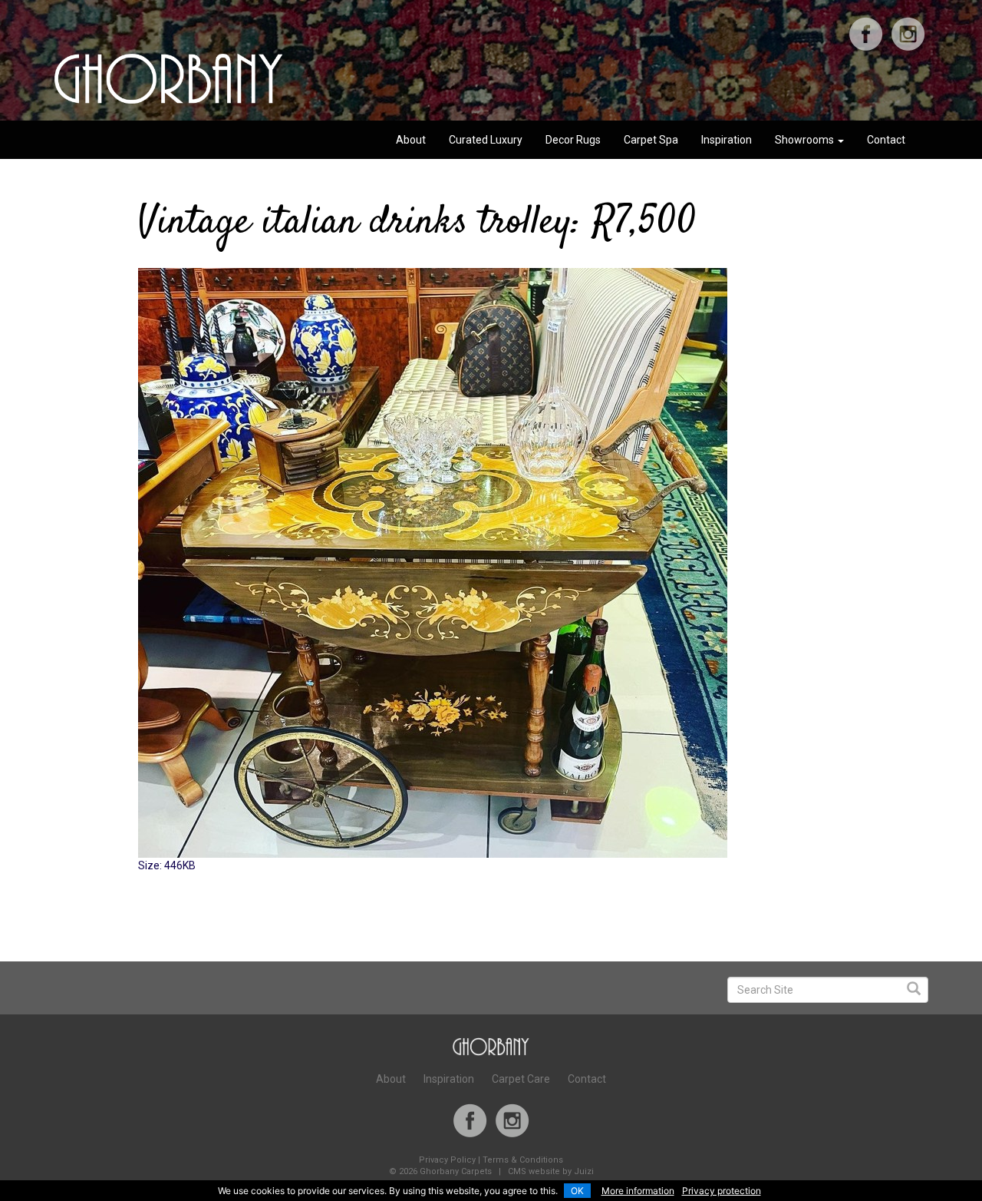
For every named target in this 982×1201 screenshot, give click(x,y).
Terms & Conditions (523, 1160)
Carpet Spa (651, 140)
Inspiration (726, 140)
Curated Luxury (485, 140)
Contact (886, 140)
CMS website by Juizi (551, 1171)
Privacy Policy (447, 1160)
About (411, 140)
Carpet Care (521, 1079)
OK (577, 1190)
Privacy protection (721, 1190)
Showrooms (805, 140)
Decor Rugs (573, 140)
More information (637, 1190)
